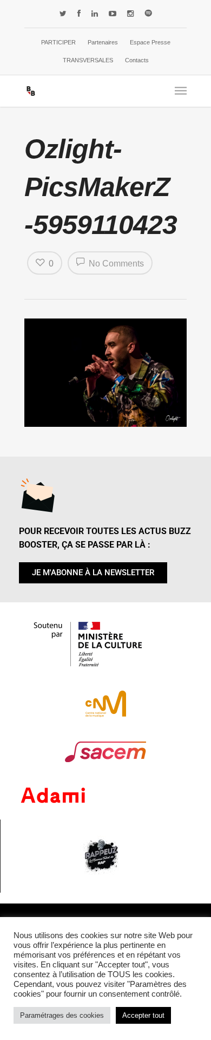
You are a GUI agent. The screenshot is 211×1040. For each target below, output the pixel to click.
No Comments (115, 263)
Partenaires (103, 42)
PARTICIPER (58, 42)
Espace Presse (150, 42)
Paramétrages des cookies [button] (62, 1015)
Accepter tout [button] (143, 1015)
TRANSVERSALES (88, 60)
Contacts (137, 60)
